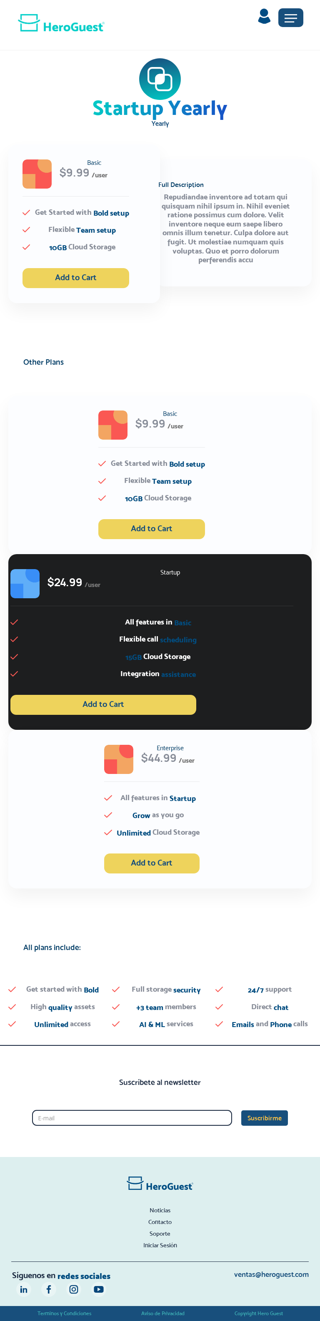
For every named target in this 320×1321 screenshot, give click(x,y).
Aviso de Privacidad (163, 1313)
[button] (290, 17)
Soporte (160, 1233)
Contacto (160, 1222)
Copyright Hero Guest (259, 1313)
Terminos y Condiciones (64, 1313)
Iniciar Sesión (160, 1245)
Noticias (160, 1210)
